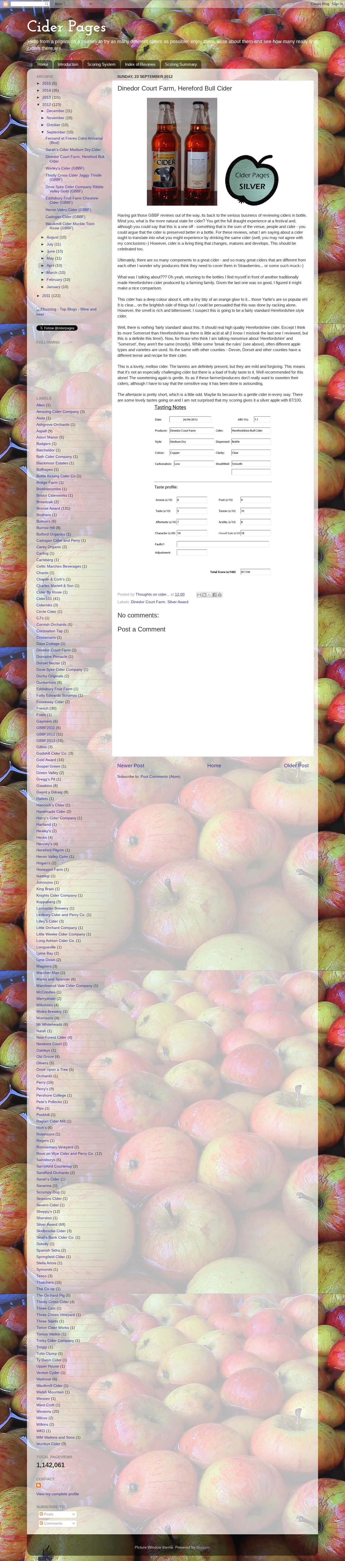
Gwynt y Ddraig (49, 792)
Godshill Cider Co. (51, 753)
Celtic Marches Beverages (58, 566)
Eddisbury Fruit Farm (54, 689)
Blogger (202, 1547)
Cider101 (44, 599)
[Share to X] (209, 595)
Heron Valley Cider (52, 857)
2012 (47, 105)
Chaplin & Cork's (50, 579)
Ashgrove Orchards (53, 425)
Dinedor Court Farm (148, 602)
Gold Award (46, 760)
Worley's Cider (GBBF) (65, 168)
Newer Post (130, 765)
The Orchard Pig (50, 1295)
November (56, 118)
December (56, 111)
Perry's (42, 1089)
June (51, 251)
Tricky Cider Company (55, 1341)
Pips (40, 1108)
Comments (53, 1523)
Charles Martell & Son (55, 586)
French (42, 708)
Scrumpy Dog (48, 1192)
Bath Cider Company (54, 457)
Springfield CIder (50, 1257)
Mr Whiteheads (49, 1025)
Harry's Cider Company (56, 818)
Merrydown (46, 999)
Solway (42, 1244)
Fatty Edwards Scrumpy (56, 695)
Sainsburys (45, 1160)
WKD (40, 1431)
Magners (43, 966)
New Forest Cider (51, 1037)
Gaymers (44, 721)
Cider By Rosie (49, 592)
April (51, 266)
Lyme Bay (44, 953)
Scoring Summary (181, 64)
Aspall (41, 431)
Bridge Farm (47, 483)
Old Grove (45, 1057)
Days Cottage (48, 644)
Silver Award (177, 602)
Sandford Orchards (52, 1173)
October (54, 125)
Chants (42, 573)
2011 (46, 296)
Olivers (42, 1063)
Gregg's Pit (45, 779)
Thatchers (45, 1282)
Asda (40, 418)
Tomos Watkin (48, 1334)
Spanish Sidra (48, 1250)
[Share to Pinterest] (219, 595)
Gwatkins (44, 786)
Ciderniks (44, 605)
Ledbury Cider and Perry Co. (60, 915)
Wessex (43, 1399)
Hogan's (43, 863)
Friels (41, 715)
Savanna (43, 1186)
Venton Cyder (48, 1373)
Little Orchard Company (56, 928)
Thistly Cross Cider (52, 1302)
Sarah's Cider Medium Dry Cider (73, 150)
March (52, 273)
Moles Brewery (49, 1012)
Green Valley (47, 773)
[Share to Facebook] (214, 595)
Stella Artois (46, 1263)
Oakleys (43, 1050)
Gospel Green (48, 766)
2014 (47, 90)
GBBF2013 (45, 741)
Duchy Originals (49, 676)
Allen (40, 405)
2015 (47, 83)
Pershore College (51, 1095)
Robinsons (45, 1134)
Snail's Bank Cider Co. (55, 1237)
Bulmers (43, 521)
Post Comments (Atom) (161, 777)
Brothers (43, 515)
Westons (43, 1412)
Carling (42, 553)
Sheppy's (44, 1212)
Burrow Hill (45, 528)
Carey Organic (48, 547)
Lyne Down (45, 960)
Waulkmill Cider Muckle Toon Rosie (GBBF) (70, 226)
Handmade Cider (50, 812)
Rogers (42, 1141)
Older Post (296, 765)
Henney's (44, 844)
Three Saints (47, 1321)
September (57, 132)
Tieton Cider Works (52, 1328)
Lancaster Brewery (52, 908)
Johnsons (44, 882)
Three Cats (46, 1308)
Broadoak (44, 502)
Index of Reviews (140, 64)
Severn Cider (47, 1205)
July (50, 244)
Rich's (41, 1128)
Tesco (41, 1276)
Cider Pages (66, 27)
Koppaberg (45, 902)
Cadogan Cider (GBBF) (65, 217)
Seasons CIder (49, 1199)
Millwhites (44, 1005)
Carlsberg (44, 560)
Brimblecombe (48, 489)
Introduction (68, 64)
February (55, 280)
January (54, 287)
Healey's (43, 831)
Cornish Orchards (51, 625)
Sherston (44, 1218)
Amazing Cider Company (57, 412)
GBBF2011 (45, 728)
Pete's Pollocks (49, 1102)
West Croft (45, 1405)
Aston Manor (47, 437)
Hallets (42, 799)
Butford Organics (50, 534)
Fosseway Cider (50, 702)
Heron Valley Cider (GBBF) (68, 210)
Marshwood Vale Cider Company (64, 986)
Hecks (41, 837)
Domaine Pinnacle (51, 657)
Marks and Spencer (53, 979)
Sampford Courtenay (54, 1166)
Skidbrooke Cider (51, 1231)
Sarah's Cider (48, 1179)
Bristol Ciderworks (51, 495)
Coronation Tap (49, 631)
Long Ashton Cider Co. (55, 941)
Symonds (44, 1270)
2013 (47, 97)
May (51, 258)
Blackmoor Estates (52, 463)
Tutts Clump (46, 1354)
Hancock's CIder (50, 805)
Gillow (41, 747)
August (53, 237)
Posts (48, 1514)
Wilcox (41, 1418)
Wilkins (42, 1424)
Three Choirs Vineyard (55, 1315)
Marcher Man (47, 973)
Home (42, 64)
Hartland (43, 825)
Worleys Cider (48, 1444)
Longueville (46, 947)
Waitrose (43, 1379)
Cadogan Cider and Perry (58, 540)
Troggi (41, 1347)
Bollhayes (44, 470)
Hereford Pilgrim (50, 850)
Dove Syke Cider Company (59, 670)
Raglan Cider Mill (50, 1121)
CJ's (40, 618)
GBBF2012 (45, 734)
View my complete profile (57, 1494)
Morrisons (44, 1018)
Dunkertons (46, 683)
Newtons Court (49, 1044)
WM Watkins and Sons (55, 1437)
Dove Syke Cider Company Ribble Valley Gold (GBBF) (75, 189)
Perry (41, 1082)
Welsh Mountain (50, 1392)
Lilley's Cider (47, 921)
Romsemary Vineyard (54, 1147)
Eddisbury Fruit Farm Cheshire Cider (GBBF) (72, 200)
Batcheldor (45, 450)
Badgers (43, 444)
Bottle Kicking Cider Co (55, 476)
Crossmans (46, 638)
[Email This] (199, 595)
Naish (41, 1031)
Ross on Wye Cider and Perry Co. (65, 1154)
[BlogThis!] (204, 595)
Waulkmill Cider (49, 1386)
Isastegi (43, 876)
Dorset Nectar (48, 663)
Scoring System (101, 64)
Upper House (47, 1366)
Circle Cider (46, 612)
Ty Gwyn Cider (48, 1360)
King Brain (45, 889)
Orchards (44, 1076)
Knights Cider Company (56, 895)
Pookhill (43, 1115)
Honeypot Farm (49, 870)
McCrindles (46, 992)
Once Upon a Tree (52, 1070)
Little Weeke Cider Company (60, 934)
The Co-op (45, 1289)
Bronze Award (48, 508)
